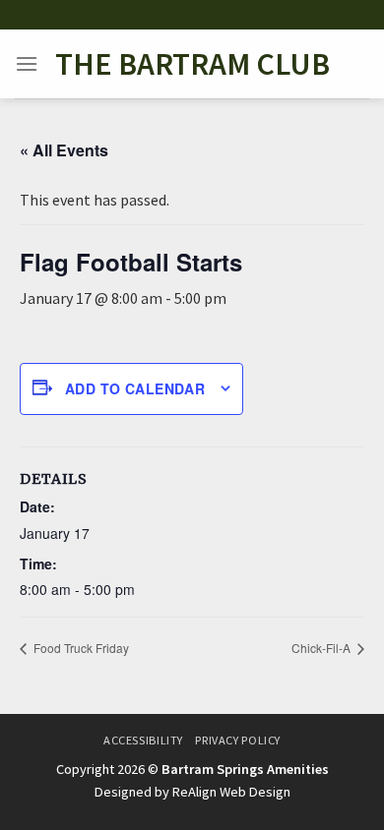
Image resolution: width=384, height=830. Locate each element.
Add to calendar (135, 388)
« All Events (64, 150)
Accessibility (143, 740)
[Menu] (26, 63)
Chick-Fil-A (322, 647)
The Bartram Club (192, 64)
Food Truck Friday (80, 647)
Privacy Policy (238, 740)
